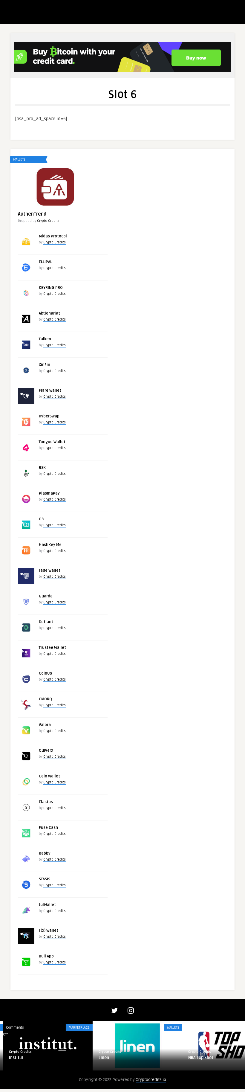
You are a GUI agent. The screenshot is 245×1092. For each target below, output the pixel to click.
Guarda (46, 596)
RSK (42, 467)
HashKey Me (50, 544)
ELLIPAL (45, 262)
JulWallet (47, 904)
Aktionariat (49, 313)
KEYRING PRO (51, 287)
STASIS (44, 879)
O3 (41, 519)
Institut (13, 1057)
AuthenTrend (32, 214)
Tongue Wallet (52, 442)
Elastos (46, 802)
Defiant (46, 622)
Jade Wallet (49, 570)
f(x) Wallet (48, 930)
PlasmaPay (49, 493)
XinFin (44, 364)
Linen (101, 1057)
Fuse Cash (48, 827)
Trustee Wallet (52, 647)
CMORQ (45, 699)
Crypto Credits (48, 221)
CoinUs (45, 673)
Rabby (44, 853)
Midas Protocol (53, 236)
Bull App (46, 956)
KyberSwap (49, 416)
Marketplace (76, 1028)
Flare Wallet (50, 390)
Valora (45, 724)
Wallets (19, 159)
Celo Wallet (49, 776)
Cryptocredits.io (151, 1079)
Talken (45, 339)
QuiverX (46, 750)
